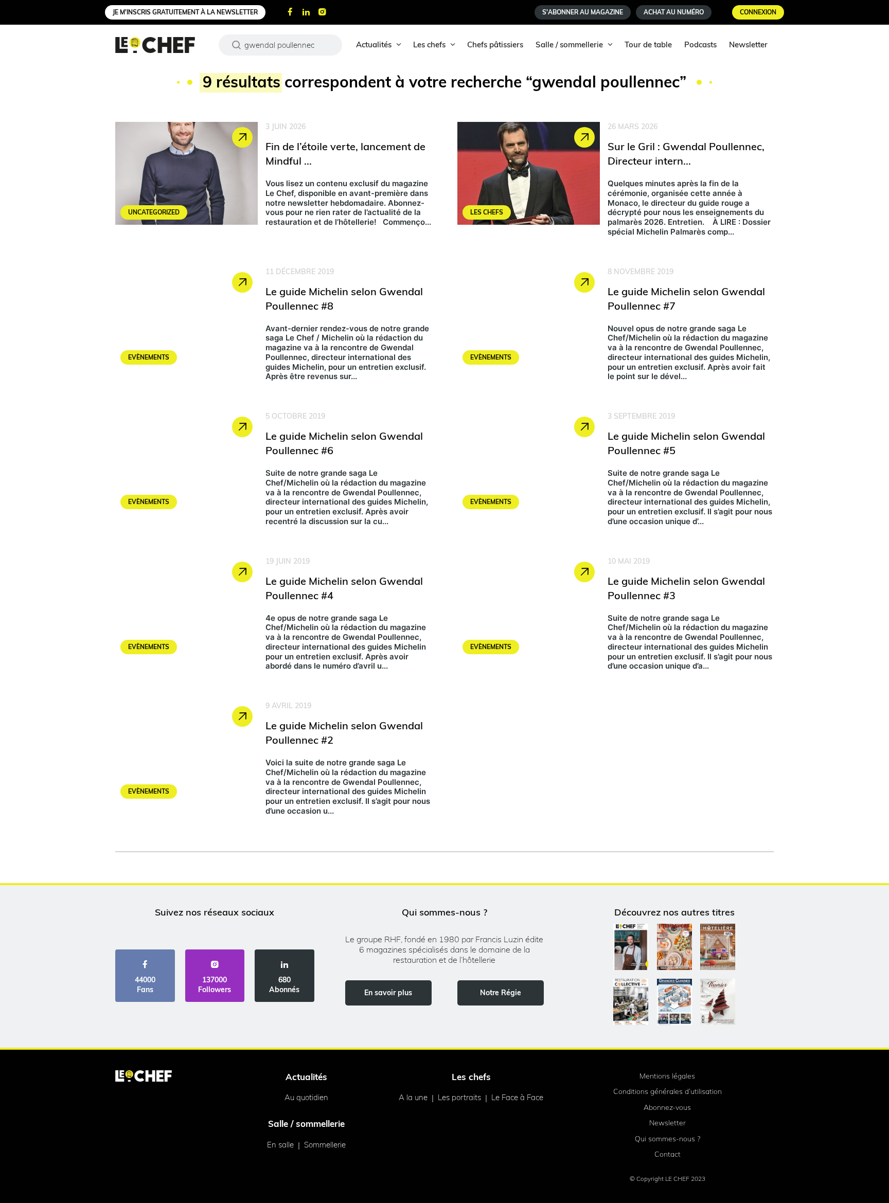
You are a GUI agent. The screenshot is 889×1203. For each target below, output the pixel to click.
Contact (667, 1154)
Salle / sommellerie (569, 44)
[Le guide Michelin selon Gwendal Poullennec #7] (615, 326)
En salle (280, 1145)
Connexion (758, 12)
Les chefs (429, 44)
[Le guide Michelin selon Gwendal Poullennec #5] (615, 471)
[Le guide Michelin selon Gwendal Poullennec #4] (273, 616)
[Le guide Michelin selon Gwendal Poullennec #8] (273, 326)
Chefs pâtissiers (495, 44)
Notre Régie (500, 992)
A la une (413, 1097)
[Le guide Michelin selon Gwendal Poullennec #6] (273, 471)
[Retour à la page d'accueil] (143, 1077)
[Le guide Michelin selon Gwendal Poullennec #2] (273, 760)
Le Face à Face (517, 1097)
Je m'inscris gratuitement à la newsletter (185, 12)
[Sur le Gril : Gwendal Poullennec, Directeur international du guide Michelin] (615, 181)
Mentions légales (667, 1076)
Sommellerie (325, 1145)
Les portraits (459, 1097)
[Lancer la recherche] (236, 44)
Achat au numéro (674, 12)
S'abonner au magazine (582, 12)
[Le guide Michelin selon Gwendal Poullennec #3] (615, 616)
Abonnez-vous (667, 1107)
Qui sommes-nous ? (667, 1138)
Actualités (374, 44)
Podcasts (700, 44)
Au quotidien (306, 1097)
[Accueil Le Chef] (162, 45)
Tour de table (648, 44)
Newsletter (748, 44)
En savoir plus (388, 992)
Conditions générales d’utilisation (667, 1091)
